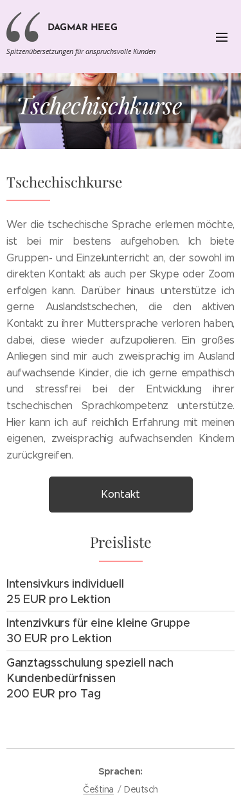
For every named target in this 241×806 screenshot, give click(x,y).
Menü (222, 36)
